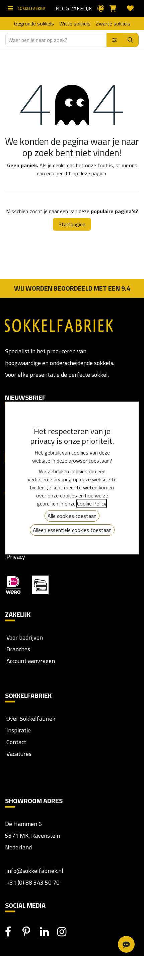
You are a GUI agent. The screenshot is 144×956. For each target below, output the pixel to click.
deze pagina (92, 173)
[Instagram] (65, 932)
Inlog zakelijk (73, 8)
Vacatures (18, 753)
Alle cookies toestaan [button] (72, 516)
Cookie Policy (91, 503)
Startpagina (72, 224)
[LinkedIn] (48, 932)
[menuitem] (34, 23)
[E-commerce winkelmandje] (116, 8)
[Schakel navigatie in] (11, 8)
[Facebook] (13, 932)
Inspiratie (18, 730)
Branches (17, 649)
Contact (15, 741)
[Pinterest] (30, 932)
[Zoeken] (130, 40)
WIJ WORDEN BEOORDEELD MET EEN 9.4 (72, 288)
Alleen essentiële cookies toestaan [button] (72, 530)
